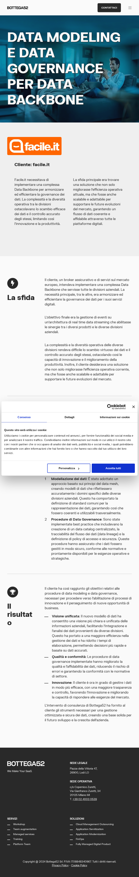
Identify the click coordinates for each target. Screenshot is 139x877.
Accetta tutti (113, 468)
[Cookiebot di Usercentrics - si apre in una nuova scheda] (110, 406)
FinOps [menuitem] (80, 839)
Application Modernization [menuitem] (91, 834)
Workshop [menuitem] (19, 824)
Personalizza (67, 468)
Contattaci (109, 7)
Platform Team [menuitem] (21, 844)
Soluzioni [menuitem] (77, 818)
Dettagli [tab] (70, 417)
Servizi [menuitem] (12, 818)
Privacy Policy (60, 865)
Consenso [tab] (24, 417)
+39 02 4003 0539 (85, 799)
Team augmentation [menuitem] (25, 829)
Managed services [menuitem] (23, 834)
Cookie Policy (79, 865)
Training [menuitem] (17, 839)
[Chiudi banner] (133, 406)
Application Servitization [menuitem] (90, 829)
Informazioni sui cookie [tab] (115, 417)
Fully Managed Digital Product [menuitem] (93, 844)
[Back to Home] (17, 7)
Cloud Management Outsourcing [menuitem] (95, 824)
